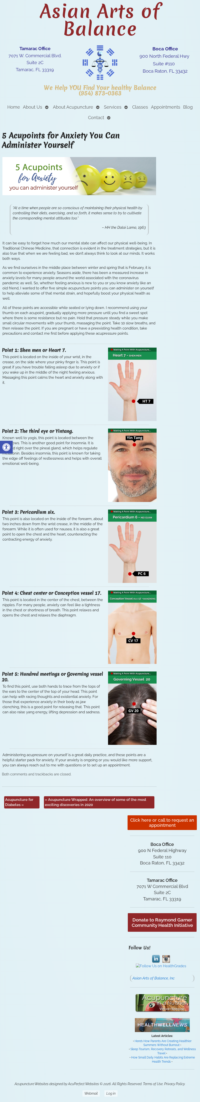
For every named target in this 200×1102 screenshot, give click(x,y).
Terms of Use (153, 1084)
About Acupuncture (73, 107)
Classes (140, 107)
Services (112, 107)
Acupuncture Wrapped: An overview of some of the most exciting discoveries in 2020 (95, 802)
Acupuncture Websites (32, 1084)
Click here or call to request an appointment (162, 823)
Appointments (165, 107)
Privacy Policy (174, 1084)
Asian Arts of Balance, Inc (153, 978)
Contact (96, 117)
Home (13, 107)
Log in (111, 1093)
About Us (32, 107)
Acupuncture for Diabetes (19, 802)
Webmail (91, 1093)
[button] (6, 447)
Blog (188, 107)
